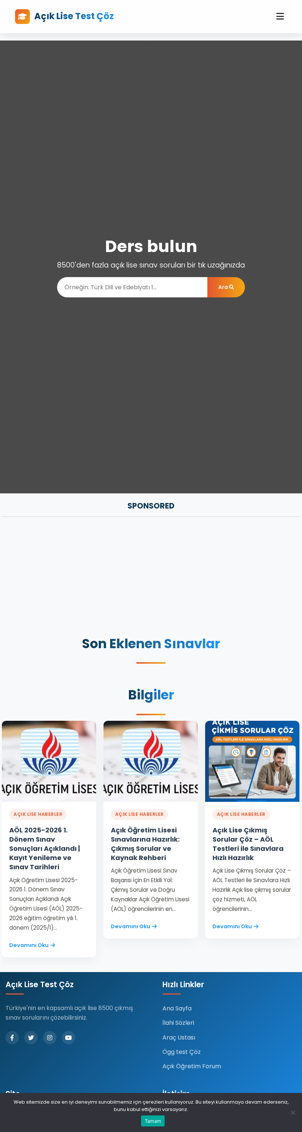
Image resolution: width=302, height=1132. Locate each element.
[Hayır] (292, 1112)
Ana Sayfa (177, 1008)
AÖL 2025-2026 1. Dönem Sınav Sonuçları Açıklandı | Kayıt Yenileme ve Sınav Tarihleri (44, 848)
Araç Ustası (178, 1037)
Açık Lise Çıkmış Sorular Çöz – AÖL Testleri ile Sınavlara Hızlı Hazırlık (248, 844)
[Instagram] (49, 1037)
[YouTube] (68, 1037)
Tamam (153, 1121)
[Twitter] (31, 1037)
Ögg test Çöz (181, 1052)
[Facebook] (12, 1037)
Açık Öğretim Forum (191, 1066)
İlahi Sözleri (178, 1023)
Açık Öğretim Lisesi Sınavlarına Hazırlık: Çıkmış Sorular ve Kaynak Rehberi (145, 844)
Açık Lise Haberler (38, 814)
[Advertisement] (151, 577)
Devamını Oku (29, 945)
